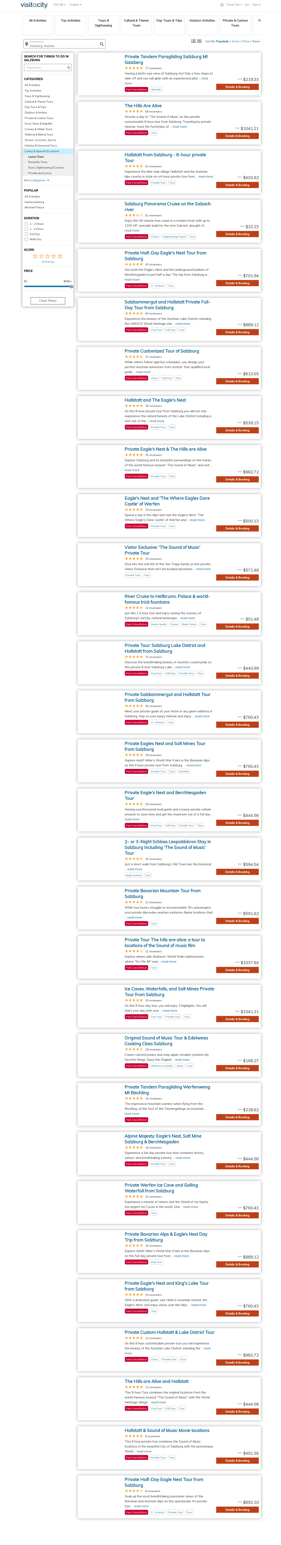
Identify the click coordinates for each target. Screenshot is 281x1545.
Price (246, 41)
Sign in (256, 4)
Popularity (222, 41)
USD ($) (58, 4)
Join (247, 4)
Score (236, 41)
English (75, 4)
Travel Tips (233, 4)
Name (256, 41)
